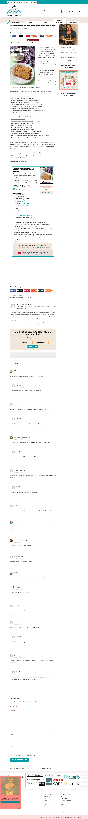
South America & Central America (52, 809)
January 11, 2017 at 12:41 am (18, 439)
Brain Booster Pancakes (17, 102)
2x (16, 189)
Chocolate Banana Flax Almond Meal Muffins (22, 104)
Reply (11, 379)
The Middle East (48, 807)
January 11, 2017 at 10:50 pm (20, 387)
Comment (12, 710)
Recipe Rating (13, 705)
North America (47, 796)
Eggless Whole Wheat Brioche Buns (20, 106)
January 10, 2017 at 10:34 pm (18, 406)
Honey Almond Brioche (17, 115)
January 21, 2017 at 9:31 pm (20, 589)
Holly (15, 371)
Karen (15, 404)
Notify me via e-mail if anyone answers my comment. (23, 755)
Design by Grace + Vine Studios (72, 817)
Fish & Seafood (65, 809)
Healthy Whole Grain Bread (18, 112)
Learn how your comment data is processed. (40, 768)
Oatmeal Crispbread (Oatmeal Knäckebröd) (22, 121)
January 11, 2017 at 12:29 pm (18, 472)
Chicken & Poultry (66, 800)
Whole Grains (21, 295)
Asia (45, 798)
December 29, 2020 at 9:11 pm (18, 657)
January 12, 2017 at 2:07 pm (18, 507)
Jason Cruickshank (18, 556)
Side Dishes (64, 798)
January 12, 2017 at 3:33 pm (18, 524)
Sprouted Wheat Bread (17, 129)
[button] (44, 187)
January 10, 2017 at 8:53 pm (18, 373)
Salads (63, 805)
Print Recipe (47, 182)
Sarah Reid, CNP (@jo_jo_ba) (21, 540)
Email (11, 741)
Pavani (15, 505)
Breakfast (16, 295)
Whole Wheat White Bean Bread (19, 137)
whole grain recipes (28, 297)
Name (11, 734)
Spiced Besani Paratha (16, 127)
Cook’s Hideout (51, 53)
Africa (45, 805)
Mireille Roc (19, 587)
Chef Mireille (33, 42)
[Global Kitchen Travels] (14, 16)
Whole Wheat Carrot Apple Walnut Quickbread (23, 135)
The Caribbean (47, 802)
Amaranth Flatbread (16, 96)
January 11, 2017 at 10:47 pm (20, 489)
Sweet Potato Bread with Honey (19, 131)
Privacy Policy (60, 817)
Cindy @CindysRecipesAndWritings (22, 437)
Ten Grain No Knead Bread (17, 133)
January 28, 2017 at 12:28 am (20, 638)
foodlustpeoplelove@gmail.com (17, 157)
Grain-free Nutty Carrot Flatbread (19, 108)
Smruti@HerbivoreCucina (20, 470)
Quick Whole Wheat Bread (17, 125)
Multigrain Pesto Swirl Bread (18, 119)
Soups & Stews (65, 802)
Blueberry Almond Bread (17, 100)
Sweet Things (21, 297)
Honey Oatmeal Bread (16, 117)
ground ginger (25, 205)
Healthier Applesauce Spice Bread (19, 110)
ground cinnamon (24, 203)
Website (12, 747)
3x (19, 189)
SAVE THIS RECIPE (46, 192)
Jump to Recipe (33, 40)
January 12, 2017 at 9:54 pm (18, 542)
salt (22, 201)
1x (14, 189)
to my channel (37, 254)
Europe (45, 800)
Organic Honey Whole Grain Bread (20, 123)
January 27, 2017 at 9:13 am (18, 624)
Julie (15, 522)
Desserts (63, 807)
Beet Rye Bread (15, 98)
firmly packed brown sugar (26, 215)
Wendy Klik (17, 572)
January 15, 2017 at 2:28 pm (18, 558)
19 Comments (24, 28)
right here (22, 146)
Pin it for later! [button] (46, 185)
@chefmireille (35, 247)
